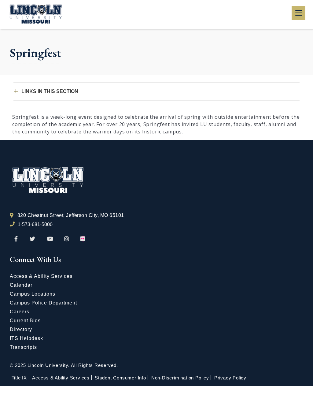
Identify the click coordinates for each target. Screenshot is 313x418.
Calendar (21, 285)
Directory (21, 329)
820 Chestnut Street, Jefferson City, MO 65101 (70, 215)
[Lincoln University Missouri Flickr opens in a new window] (83, 239)
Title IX (19, 377)
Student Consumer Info (120, 377)
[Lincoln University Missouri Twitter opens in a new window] (32, 239)
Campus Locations (32, 294)
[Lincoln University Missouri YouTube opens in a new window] (50, 239)
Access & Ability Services (41, 276)
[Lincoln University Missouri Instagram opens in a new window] (67, 239)
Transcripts (23, 347)
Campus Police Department (43, 302)
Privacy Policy (230, 377)
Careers (19, 311)
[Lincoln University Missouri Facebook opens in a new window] (16, 239)
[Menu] (298, 13)
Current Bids (25, 320)
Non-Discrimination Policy (180, 377)
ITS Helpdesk (26, 338)
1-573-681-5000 (35, 224)
